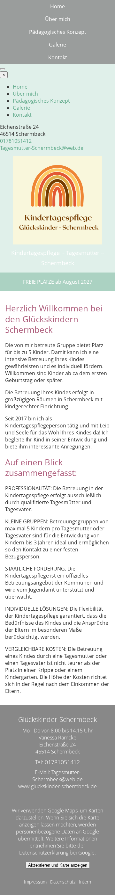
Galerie (57, 44)
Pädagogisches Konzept (57, 31)
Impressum (35, 882)
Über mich (57, 19)
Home (57, 6)
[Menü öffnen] (2, 69)
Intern (85, 882)
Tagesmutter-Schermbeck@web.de (41, 147)
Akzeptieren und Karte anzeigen (57, 865)
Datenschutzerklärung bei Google (57, 852)
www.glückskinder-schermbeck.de (57, 786)
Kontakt (57, 57)
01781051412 (16, 140)
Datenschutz (62, 882)
